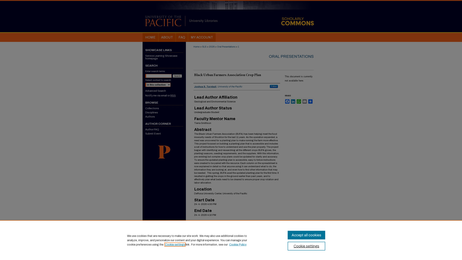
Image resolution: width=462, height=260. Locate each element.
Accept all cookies (306, 235)
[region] (231, 240)
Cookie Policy (238, 244)
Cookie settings (175, 244)
